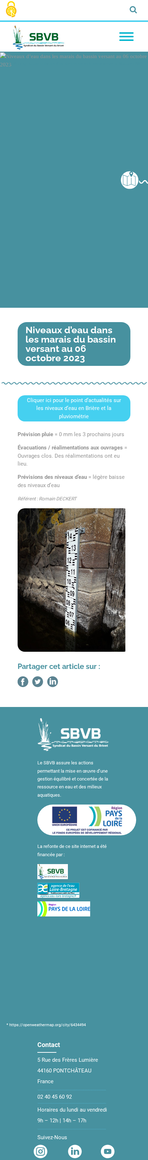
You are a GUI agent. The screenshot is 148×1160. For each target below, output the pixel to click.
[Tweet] (37, 681)
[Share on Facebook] (23, 681)
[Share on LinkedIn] (52, 681)
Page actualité (30, 64)
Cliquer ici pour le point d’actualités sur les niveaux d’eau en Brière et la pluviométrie (74, 408)
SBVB (13, 64)
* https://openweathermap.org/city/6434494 (46, 1025)
